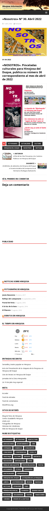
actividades (12, 144)
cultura (37, 144)
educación (7, 461)
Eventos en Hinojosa (14, 315)
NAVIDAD (38, 482)
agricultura (33, 440)
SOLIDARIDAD (18, 495)
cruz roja (7, 457)
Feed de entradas (8, 397)
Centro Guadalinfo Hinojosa (12, 418)
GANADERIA (28, 469)
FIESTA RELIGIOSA (28, 465)
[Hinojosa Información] (24, 9)
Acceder (5, 393)
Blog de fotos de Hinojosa (12, 416)
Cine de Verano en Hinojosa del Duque (16, 374)
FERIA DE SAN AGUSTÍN (11, 465)
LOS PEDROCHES (17, 482)
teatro (29, 495)
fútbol (18, 469)
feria (30, 461)
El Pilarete (6, 310)
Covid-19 (32, 452)
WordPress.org (7, 405)
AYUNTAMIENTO (22, 444)
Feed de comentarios (10, 401)
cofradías (7, 448)
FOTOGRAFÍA (7, 469)
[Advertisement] (24, 262)
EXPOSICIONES (20, 461)
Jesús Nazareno (8, 295)
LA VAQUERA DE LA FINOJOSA (32, 478)
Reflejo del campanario (11, 299)
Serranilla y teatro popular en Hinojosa (16, 364)
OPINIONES (17, 486)
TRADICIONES (40, 495)
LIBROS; (6, 482)
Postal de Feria (8, 303)
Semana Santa (37, 490)
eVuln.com (6, 421)
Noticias (39, 148)
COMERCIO (18, 448)
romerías (25, 490)
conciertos (29, 448)
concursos (7, 452)
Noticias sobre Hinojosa (16, 281)
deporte (27, 457)
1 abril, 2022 (8, 24)
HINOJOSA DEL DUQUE (11, 148)
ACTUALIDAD (25, 144)
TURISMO (6, 499)
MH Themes (39, 509)
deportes (37, 457)
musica (29, 482)
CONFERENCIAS (20, 452)
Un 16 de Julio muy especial (12, 382)
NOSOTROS (27, 148)
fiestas (40, 465)
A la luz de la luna (9, 306)
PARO (26, 486)
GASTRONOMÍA (8, 473)
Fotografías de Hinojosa (16, 289)
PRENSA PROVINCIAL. (10, 490)
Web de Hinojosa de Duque (12, 429)
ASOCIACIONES (8, 444)
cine (33, 444)
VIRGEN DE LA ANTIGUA (21, 499)
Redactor (18, 24)
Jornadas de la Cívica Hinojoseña (14, 378)
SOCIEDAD (6, 495)
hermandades (22, 473)
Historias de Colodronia (11, 426)
